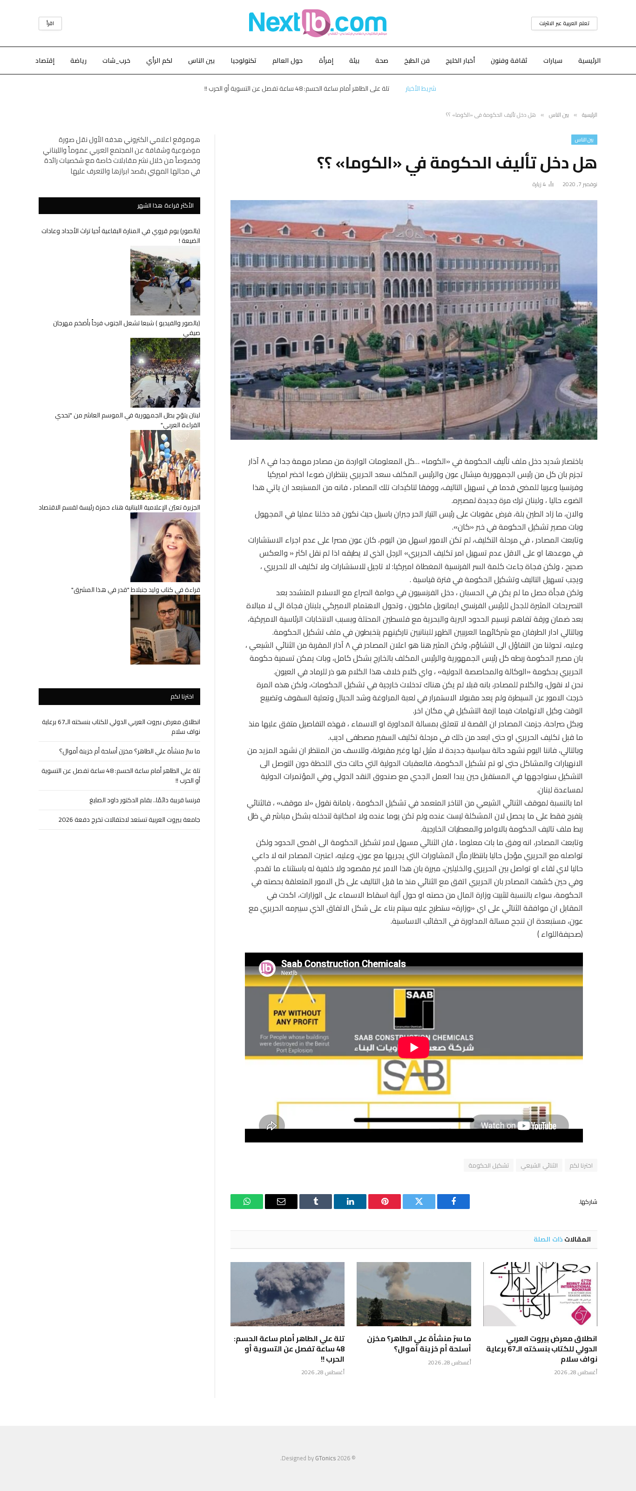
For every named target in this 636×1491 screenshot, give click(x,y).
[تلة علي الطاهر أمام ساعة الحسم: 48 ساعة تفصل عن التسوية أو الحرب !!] (287, 1294)
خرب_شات (116, 60)
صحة (381, 60)
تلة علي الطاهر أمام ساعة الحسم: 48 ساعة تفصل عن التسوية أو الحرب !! (296, 88)
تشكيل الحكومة (488, 1165)
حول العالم (287, 60)
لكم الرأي (159, 60)
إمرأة (326, 60)
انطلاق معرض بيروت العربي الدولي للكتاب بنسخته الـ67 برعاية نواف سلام (541, 1349)
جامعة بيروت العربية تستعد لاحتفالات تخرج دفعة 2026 (129, 819)
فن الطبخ (417, 60)
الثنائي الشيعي (539, 1165)
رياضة (78, 60)
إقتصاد (44, 60)
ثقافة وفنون (509, 60)
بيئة (354, 60)
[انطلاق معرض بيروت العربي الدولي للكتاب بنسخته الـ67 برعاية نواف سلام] (540, 1294)
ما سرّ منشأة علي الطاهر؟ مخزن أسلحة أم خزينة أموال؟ (419, 1344)
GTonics (325, 1458)
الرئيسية (589, 60)
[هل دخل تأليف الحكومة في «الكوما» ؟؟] (413, 320)
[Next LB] (318, 23)
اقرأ (50, 23)
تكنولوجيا (243, 60)
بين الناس (201, 60)
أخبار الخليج (460, 60)
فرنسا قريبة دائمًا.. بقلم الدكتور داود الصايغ (144, 800)
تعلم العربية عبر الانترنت (564, 23)
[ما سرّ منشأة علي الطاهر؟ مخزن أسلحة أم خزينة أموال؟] (414, 1294)
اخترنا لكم (581, 1165)
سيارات (552, 60)
